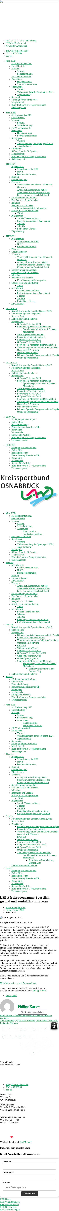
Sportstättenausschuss (27, 84)
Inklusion (15, 203)
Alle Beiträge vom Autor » (32, 1012)
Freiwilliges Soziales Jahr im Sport (32, 619)
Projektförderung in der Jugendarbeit (33, 221)
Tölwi (20, 213)
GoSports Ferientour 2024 (29, 324)
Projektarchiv (17, 321)
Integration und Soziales (22, 205)
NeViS (20, 171)
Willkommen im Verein (27, 352)
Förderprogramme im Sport (23, 419)
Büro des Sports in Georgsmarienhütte (28, 105)
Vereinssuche (17, 432)
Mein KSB (11, 61)
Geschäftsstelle (18, 66)
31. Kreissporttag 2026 (21, 63)
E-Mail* (6, 1182)
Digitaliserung (17, 231)
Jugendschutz (17, 166)
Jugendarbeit (17, 216)
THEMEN (10, 164)
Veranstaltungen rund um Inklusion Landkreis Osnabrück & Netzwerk (37, 348)
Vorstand (15, 68)
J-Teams (21, 223)
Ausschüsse (16, 79)
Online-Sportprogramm (27, 357)
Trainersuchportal (19, 440)
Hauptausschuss (24, 81)
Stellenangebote (18, 107)
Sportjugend (16, 87)
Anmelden (29, 1193)
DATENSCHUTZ (36, 1132)
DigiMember (26, 1142)
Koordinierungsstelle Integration (31, 208)
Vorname (7, 1161)
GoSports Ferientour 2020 (29, 342)
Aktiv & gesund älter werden (30, 334)
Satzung (20, 71)
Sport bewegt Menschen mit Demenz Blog (36, 345)
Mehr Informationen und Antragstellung (18, 983)
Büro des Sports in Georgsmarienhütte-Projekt (38, 355)
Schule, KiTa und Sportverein (24, 210)
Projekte (9, 624)
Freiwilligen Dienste (26, 228)
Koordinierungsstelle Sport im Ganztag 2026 (31, 311)
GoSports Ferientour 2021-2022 (31, 653)
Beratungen (16, 429)
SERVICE (10, 417)
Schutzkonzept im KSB (28, 169)
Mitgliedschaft (17, 102)
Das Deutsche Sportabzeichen (25, 200)
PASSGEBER (23, 1137)
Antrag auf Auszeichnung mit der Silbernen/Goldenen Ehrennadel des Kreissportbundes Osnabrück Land (33, 192)
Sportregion (16, 97)
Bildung (15, 177)
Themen (9, 562)
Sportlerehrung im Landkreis (24, 197)
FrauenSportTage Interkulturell (31, 337)
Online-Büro (17, 422)
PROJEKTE (11, 308)
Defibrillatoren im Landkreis (24, 319)
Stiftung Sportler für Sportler (24, 99)
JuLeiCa (21, 226)
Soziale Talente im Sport (28, 218)
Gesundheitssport (19, 179)
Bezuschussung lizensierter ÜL (25, 427)
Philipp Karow (39, 990)
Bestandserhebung (19, 424)
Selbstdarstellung (25, 74)
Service (9, 676)
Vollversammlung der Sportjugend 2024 (35, 92)
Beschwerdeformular (26, 174)
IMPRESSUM (20, 1132)
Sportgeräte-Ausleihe (21, 435)
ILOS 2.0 (21, 645)
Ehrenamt (15, 182)
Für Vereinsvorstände (21, 76)
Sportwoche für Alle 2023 (29, 339)
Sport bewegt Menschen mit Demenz (34, 326)
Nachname (8, 1172)
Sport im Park (17, 316)
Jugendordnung (24, 94)
